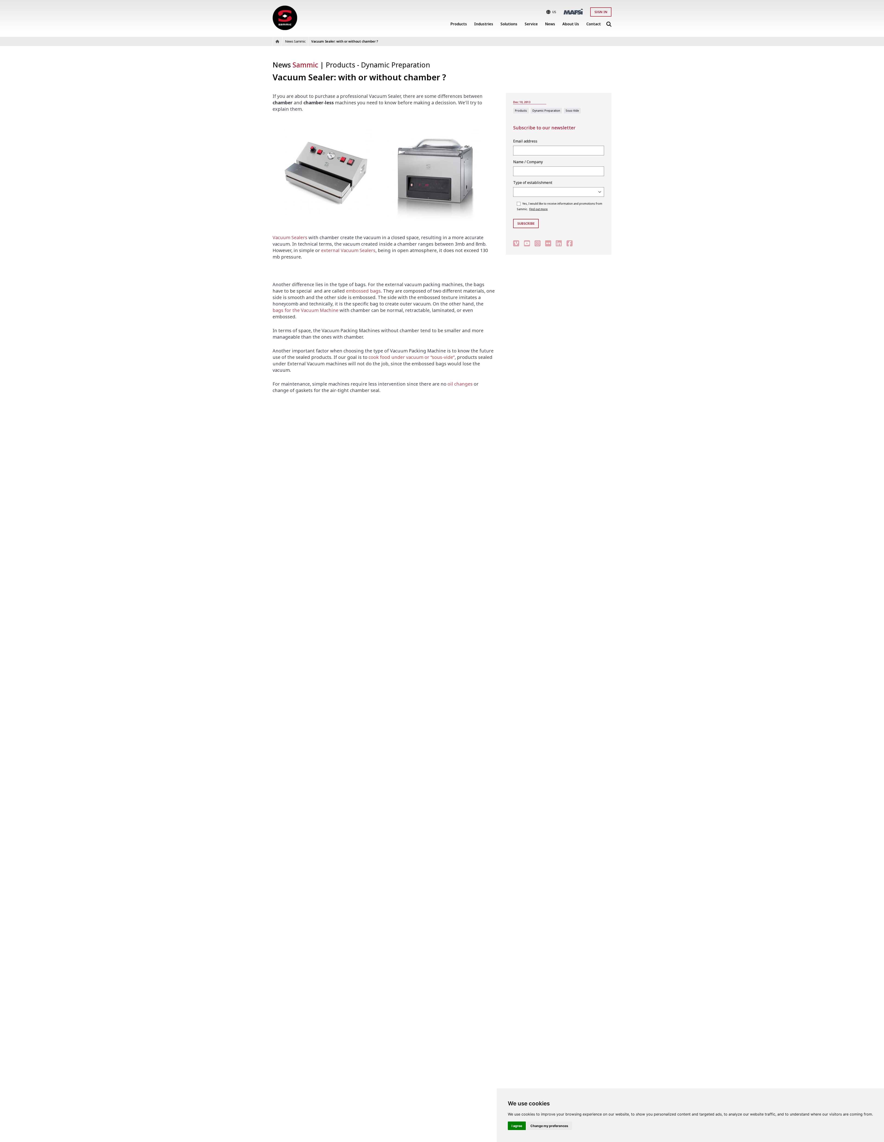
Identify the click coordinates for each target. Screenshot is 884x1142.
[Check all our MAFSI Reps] (573, 12)
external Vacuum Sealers (348, 250)
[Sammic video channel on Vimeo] (516, 243)
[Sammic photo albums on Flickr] (548, 243)
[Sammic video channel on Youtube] (527, 243)
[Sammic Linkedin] (559, 243)
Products (341, 65)
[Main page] (285, 18)
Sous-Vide (572, 111)
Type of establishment (532, 182)
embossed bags (363, 291)
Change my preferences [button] (549, 1126)
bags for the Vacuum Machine (305, 310)
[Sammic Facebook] (570, 243)
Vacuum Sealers (290, 237)
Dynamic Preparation (395, 65)
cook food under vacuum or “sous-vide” (412, 357)
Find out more (538, 209)
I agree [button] (517, 1126)
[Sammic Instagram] (538, 243)
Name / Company (528, 161)
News (295, 65)
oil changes (460, 384)
